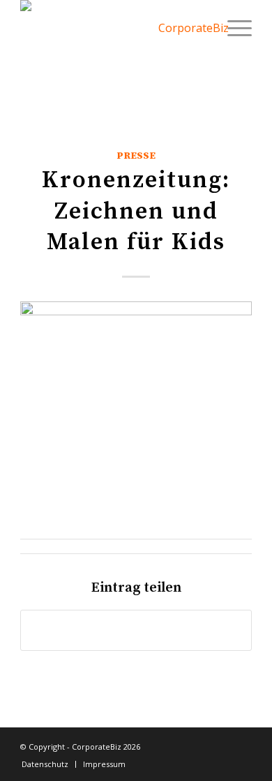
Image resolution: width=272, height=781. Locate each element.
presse (136, 156)
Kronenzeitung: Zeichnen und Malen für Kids (136, 211)
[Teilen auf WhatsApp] (136, 630)
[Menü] (232, 28)
